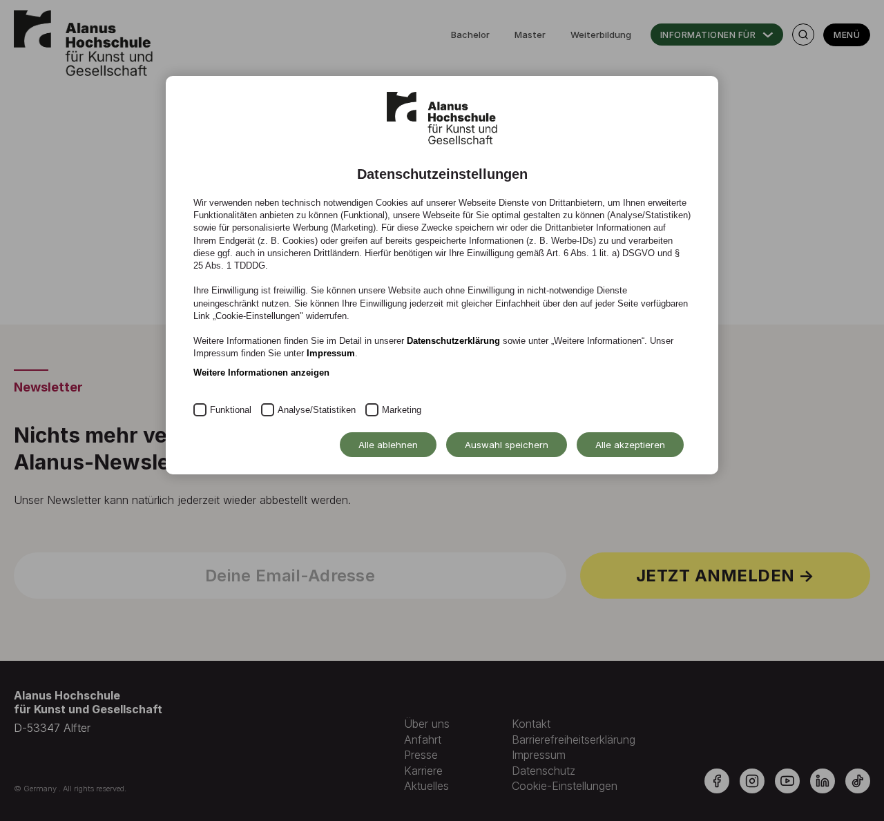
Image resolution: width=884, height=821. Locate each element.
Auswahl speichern (506, 444)
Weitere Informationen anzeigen (261, 372)
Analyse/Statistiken (317, 410)
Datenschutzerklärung (453, 341)
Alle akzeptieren (630, 444)
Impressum (331, 353)
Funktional (230, 410)
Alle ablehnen (388, 444)
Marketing (401, 410)
